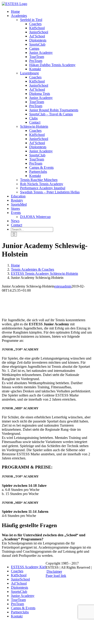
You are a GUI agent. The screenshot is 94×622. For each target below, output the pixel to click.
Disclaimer (54, 571)
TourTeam (18, 600)
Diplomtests (19, 587)
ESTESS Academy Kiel (28, 567)
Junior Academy (22, 596)
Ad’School (19, 583)
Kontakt (17, 616)
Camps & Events (23, 608)
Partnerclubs (20, 612)
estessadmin (62, 286)
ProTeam (17, 604)
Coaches (17, 571)
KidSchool (18, 575)
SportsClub (19, 591)
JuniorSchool (20, 579)
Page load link (56, 576)
